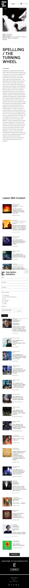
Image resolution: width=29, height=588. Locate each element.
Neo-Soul (5, 38)
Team (14, 580)
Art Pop (12, 36)
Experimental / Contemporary (15, 323)
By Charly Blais (15, 246)
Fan (5, 298)
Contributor (6, 300)
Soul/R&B (15, 324)
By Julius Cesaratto (15, 215)
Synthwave (15, 38)
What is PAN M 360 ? (14, 581)
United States (9, 34)
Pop (13, 366)
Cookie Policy (14, 578)
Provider (6, 301)
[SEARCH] (17, 4)
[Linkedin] (18, 585)
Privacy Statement (14, 577)
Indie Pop (24, 36)
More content (14, 554)
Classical (14, 436)
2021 (6, 39)
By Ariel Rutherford (15, 492)
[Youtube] (27, 4)
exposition (15, 484)
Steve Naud (6, 68)
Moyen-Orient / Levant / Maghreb (18, 206)
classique (19, 436)
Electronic (15, 205)
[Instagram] (25, 4)
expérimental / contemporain (15, 321)
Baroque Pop (18, 36)
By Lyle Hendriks (15, 346)
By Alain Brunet (15, 333)
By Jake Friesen (15, 361)
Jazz (18, 324)
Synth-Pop (10, 38)
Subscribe (14, 569)
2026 (23, 436)
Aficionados (6, 295)
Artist (5, 303)
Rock (19, 221)
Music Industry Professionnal (10, 296)
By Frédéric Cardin (15, 442)
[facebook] (23, 4)
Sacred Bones (8, 35)
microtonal (23, 221)
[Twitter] (13, 585)
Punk (16, 237)
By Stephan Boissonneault (17, 401)
